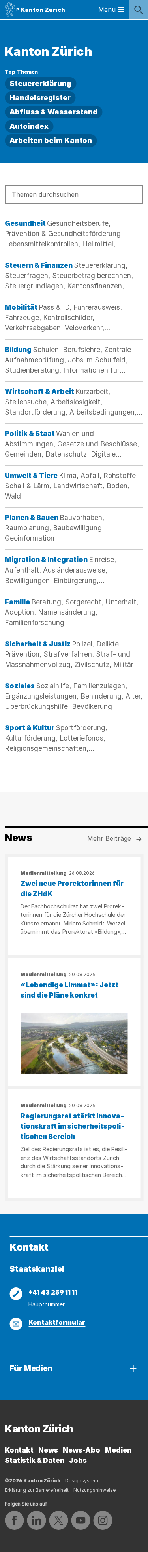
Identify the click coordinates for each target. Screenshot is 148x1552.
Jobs (78, 1460)
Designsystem (81, 1480)
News (48, 1450)
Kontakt (19, 1450)
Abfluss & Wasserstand (53, 112)
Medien (118, 1450)
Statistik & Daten (34, 1460)
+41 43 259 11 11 (52, 1292)
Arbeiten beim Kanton (50, 140)
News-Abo (81, 1450)
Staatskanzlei (36, 1269)
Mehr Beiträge (109, 838)
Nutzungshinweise (94, 1490)
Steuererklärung (40, 83)
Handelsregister (40, 97)
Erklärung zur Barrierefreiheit (37, 1490)
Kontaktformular (56, 1322)
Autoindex (29, 126)
